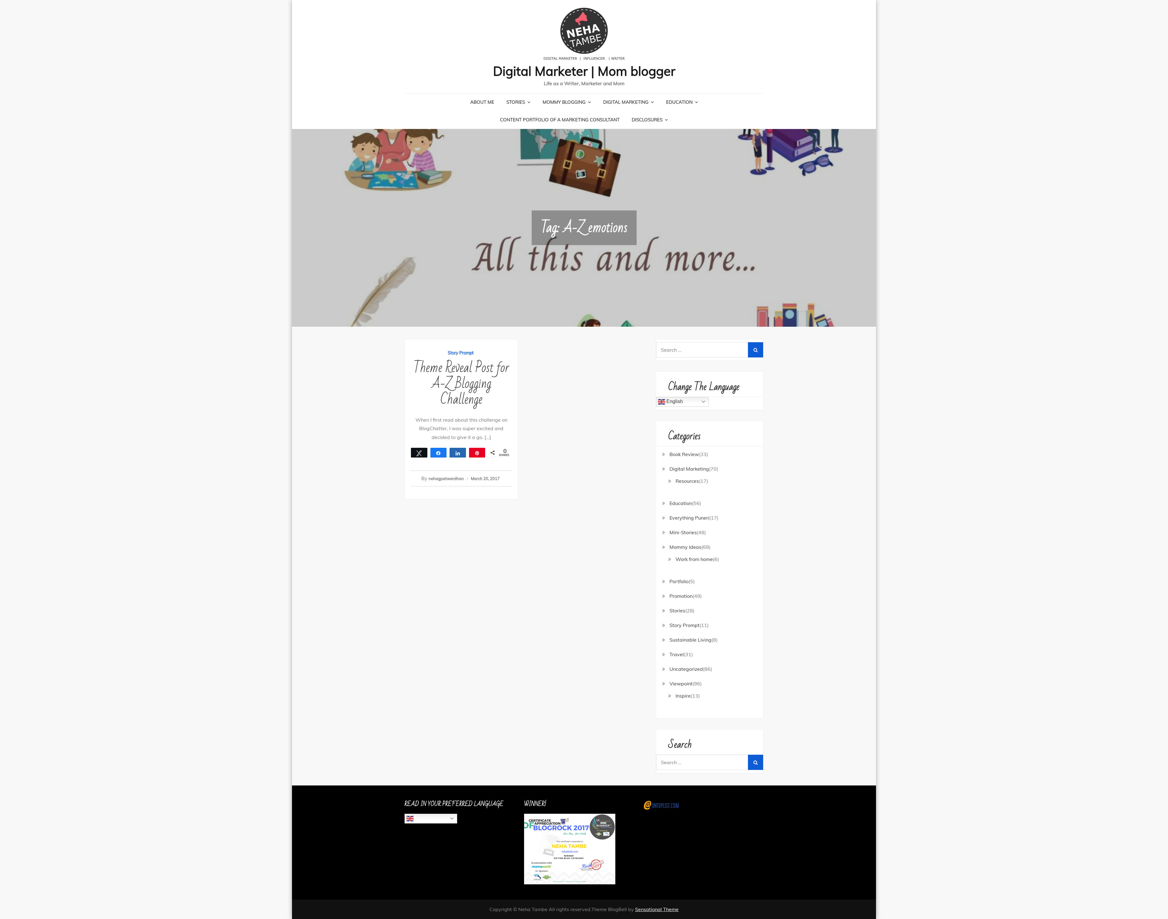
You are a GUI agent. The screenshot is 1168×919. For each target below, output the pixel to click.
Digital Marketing (625, 102)
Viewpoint (681, 684)
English (674, 401)
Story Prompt (461, 353)
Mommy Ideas (685, 547)
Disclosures (647, 120)
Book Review (684, 454)
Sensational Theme (657, 909)
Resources (687, 481)
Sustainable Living (690, 640)
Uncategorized (686, 669)
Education (679, 102)
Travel (676, 654)
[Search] (755, 349)
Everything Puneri (689, 518)
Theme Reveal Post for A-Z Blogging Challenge (461, 384)
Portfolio (679, 581)
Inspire (683, 696)
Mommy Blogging (564, 102)
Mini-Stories (683, 532)
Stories (515, 102)
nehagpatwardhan (446, 478)
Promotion (681, 596)
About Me (482, 102)
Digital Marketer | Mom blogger (584, 71)
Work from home (694, 559)
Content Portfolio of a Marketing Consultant (560, 120)
